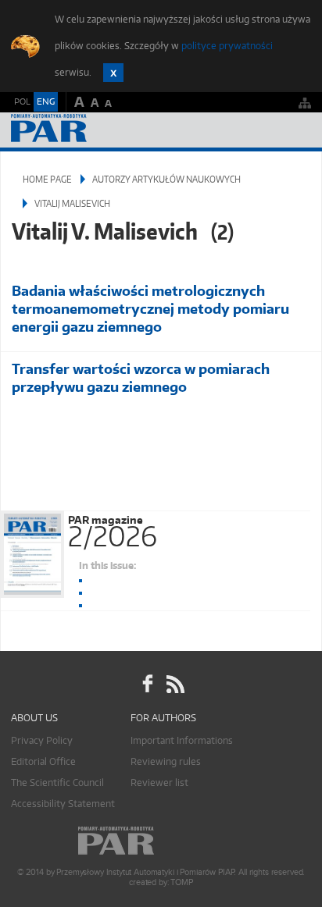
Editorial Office (43, 761)
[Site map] (305, 102)
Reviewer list (159, 782)
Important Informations (182, 740)
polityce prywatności (227, 46)
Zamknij (113, 72)
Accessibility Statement (63, 803)
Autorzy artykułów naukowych (166, 179)
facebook (147, 684)
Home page (47, 179)
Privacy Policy (42, 740)
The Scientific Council (57, 782)
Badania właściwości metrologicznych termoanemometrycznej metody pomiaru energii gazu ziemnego (150, 309)
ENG (46, 101)
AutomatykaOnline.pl (95, 130)
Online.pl (161, 841)
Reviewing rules (166, 761)
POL (22, 101)
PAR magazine (112, 528)
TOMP (181, 882)
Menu (295, 130)
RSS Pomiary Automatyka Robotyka (174, 684)
